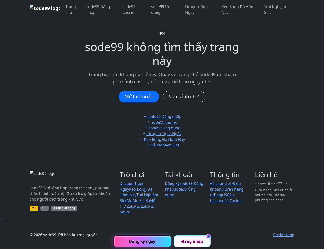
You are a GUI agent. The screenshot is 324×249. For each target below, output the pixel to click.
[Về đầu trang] (2, 219)
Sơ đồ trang (283, 234)
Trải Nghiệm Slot (275, 9)
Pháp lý (220, 194)
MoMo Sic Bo (138, 200)
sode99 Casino (128, 9)
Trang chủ (70, 9)
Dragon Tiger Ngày (197, 9)
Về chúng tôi (221, 183)
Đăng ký (172, 183)
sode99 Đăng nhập (98, 9)
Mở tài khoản (139, 96)
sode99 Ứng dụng (162, 9)
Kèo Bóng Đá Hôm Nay (238, 9)
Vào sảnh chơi (184, 96)
